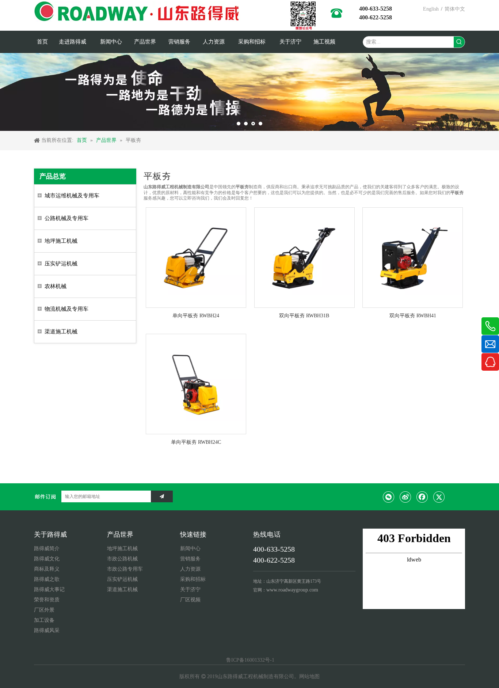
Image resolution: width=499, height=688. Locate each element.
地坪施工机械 (61, 241)
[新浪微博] (405, 497)
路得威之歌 (47, 579)
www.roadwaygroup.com (292, 590)
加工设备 (44, 620)
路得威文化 (47, 559)
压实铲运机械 (61, 263)
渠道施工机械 (61, 331)
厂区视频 (190, 599)
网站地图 (309, 676)
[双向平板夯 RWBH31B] (304, 257)
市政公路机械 (122, 559)
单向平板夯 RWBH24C (196, 442)
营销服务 (190, 559)
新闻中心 (190, 548)
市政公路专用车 (125, 569)
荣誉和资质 (47, 599)
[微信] (389, 497)
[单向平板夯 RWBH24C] (196, 383)
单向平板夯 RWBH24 (195, 315)
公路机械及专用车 (66, 218)
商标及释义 (47, 569)
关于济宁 (190, 589)
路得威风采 (47, 630)
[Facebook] (422, 497)
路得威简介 (47, 548)
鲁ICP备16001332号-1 (249, 660)
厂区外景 (44, 610)
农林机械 (55, 286)
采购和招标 (193, 579)
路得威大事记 (49, 589)
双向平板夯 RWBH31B (304, 315)
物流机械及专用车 (66, 309)
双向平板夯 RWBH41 (412, 315)
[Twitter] (439, 497)
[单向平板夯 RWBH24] (196, 257)
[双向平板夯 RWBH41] (412, 257)
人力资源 (190, 569)
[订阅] (162, 496)
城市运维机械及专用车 (72, 196)
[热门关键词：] (459, 42)
